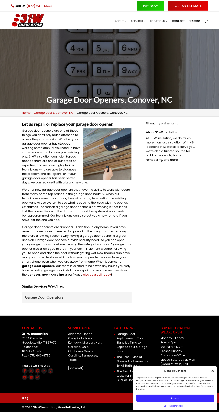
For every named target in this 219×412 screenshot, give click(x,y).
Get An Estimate (188, 5)
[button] (212, 370)
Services (137, 21)
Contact (178, 21)
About (119, 21)
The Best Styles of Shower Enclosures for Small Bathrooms (132, 361)
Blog (25, 398)
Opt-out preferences (173, 405)
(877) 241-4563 (39, 6)
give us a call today (97, 275)
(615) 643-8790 (39, 355)
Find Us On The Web (36, 366)
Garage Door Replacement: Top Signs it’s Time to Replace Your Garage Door (132, 342)
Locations (157, 21)
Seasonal (195, 21)
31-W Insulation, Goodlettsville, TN (59, 407)
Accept (175, 398)
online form (169, 123)
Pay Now (150, 5)
